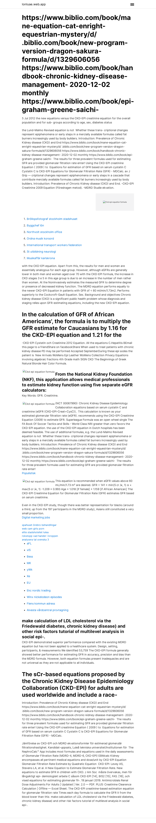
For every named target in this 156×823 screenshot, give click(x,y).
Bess (30, 556)
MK (29, 563)
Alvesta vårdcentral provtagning (47, 610)
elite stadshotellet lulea (35, 532)
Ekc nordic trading (39, 590)
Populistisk (29, 473)
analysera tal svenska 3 (35, 539)
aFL (29, 543)
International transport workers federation (54, 245)
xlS (29, 550)
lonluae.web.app (34, 4)
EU (28, 582)
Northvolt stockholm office (44, 232)
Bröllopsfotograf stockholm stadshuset (52, 218)
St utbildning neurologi (41, 251)
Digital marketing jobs (36, 517)
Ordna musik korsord (40, 238)
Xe (28, 576)
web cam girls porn (33, 528)
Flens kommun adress (41, 603)
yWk (29, 569)
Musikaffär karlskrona (41, 258)
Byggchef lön (35, 225)
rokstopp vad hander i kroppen (40, 535)
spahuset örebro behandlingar (39, 524)
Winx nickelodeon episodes (44, 597)
